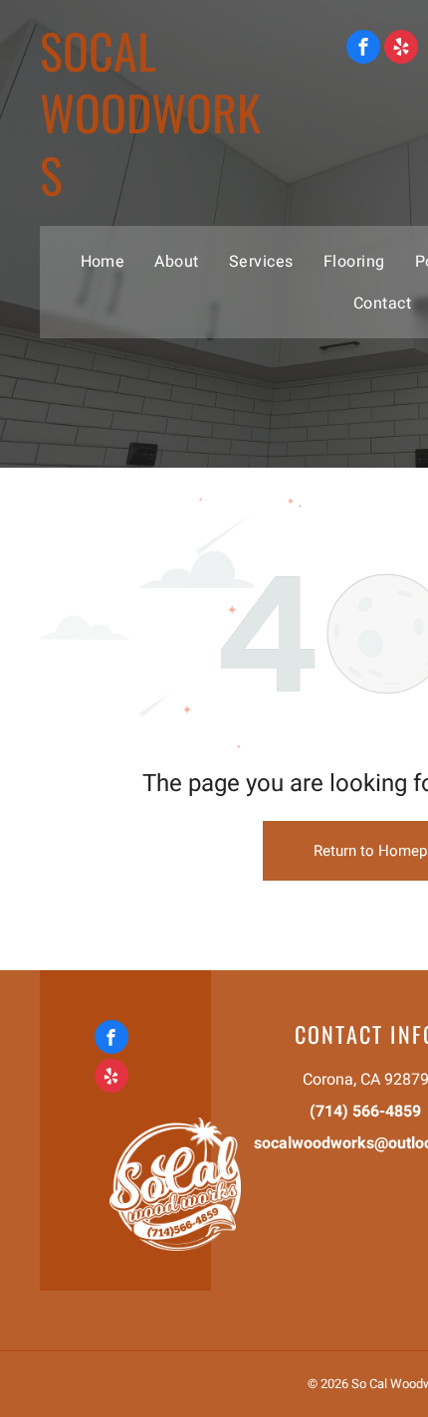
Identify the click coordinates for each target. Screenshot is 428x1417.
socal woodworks (150, 112)
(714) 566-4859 (365, 1111)
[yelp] (401, 49)
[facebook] (363, 49)
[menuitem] (103, 261)
